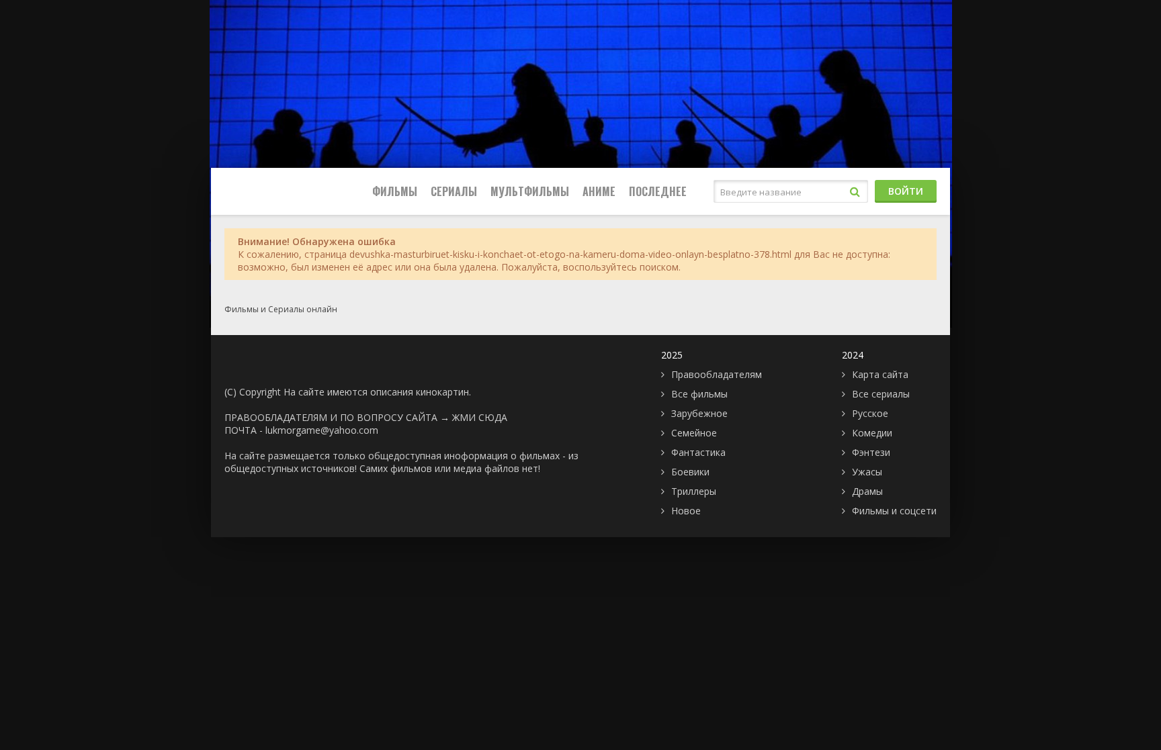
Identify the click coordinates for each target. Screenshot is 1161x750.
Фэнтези (871, 452)
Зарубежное (699, 413)
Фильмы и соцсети (894, 510)
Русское (870, 413)
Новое (686, 510)
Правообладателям (716, 374)
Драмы (867, 491)
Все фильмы (699, 393)
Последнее (658, 191)
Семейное (694, 432)
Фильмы (394, 191)
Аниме (599, 191)
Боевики (690, 471)
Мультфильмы (529, 191)
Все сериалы (881, 393)
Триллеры (693, 491)
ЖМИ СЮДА (479, 417)
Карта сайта (880, 374)
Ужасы (867, 471)
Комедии (872, 432)
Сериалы (454, 191)
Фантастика (698, 452)
